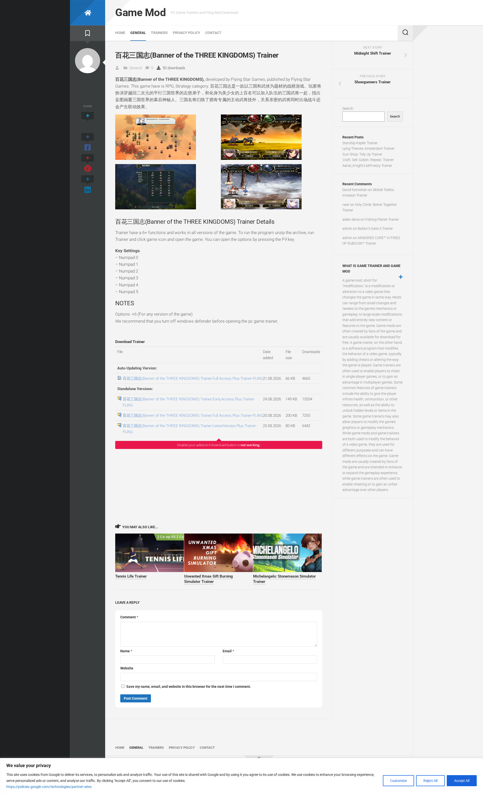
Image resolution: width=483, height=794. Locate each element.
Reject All (430, 781)
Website (126, 668)
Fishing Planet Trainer (382, 219)
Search (347, 108)
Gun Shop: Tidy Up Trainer (362, 154)
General (138, 33)
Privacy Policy (186, 33)
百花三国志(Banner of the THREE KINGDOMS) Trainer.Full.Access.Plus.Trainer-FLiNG (193, 378)
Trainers (159, 33)
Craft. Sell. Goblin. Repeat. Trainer (368, 160)
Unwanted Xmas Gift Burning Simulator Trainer (208, 579)
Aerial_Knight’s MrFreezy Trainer (367, 166)
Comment (129, 617)
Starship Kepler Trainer (360, 143)
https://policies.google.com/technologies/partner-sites (49, 787)
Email (228, 651)
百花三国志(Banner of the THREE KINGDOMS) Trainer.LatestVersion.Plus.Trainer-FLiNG (190, 429)
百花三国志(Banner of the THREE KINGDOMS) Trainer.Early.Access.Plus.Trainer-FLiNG (189, 402)
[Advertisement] (218, 486)
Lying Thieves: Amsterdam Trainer (368, 148)
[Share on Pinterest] (87, 163)
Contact (213, 33)
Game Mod (140, 12)
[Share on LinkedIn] (87, 184)
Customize (398, 781)
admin (347, 228)
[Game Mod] (87, 12)
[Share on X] (87, 121)
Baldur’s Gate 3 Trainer (375, 228)
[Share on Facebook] (87, 142)
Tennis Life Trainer (131, 576)
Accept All (461, 781)
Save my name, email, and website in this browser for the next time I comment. (188, 687)
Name (126, 651)
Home (120, 33)
